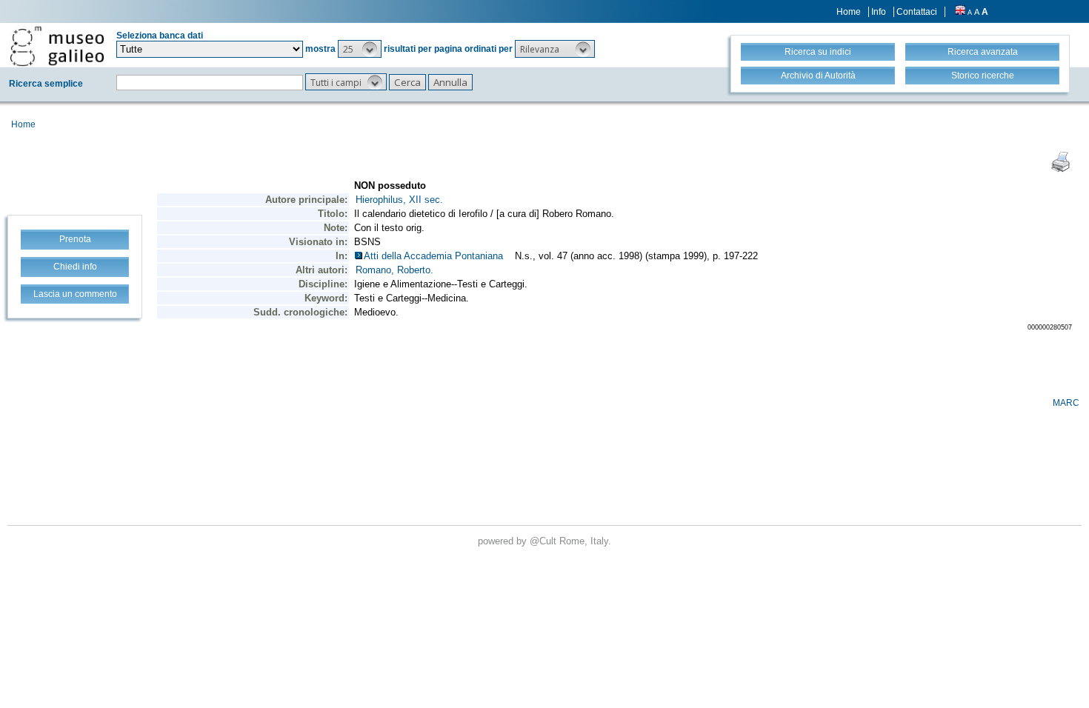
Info (878, 12)
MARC (1066, 403)
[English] (960, 12)
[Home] (57, 46)
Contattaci (916, 12)
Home (848, 12)
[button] (360, 49)
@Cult (544, 541)
